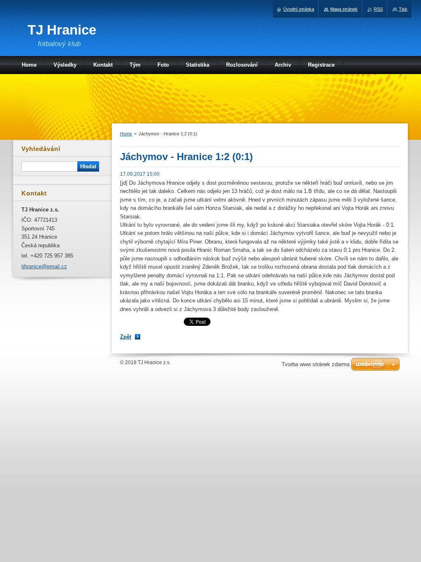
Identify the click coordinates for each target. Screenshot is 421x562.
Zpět (125, 337)
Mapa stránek (344, 9)
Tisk (403, 9)
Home (126, 133)
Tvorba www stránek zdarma (315, 364)
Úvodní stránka (298, 9)
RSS (378, 9)
